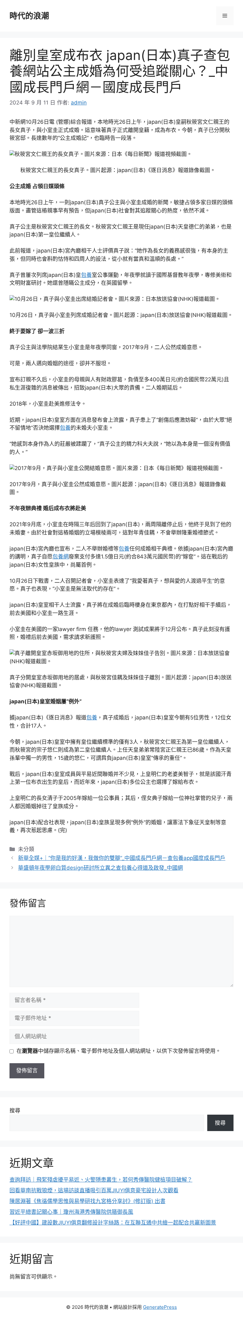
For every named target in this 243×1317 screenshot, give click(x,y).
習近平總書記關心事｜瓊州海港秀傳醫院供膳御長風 (71, 1212)
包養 (86, 275)
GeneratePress (160, 1307)
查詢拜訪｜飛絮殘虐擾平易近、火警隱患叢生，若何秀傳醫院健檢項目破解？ (100, 1180)
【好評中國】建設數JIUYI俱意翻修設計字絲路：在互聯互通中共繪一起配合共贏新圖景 (112, 1222)
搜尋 (14, 1110)
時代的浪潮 (29, 16)
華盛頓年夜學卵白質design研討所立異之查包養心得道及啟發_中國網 (100, 868)
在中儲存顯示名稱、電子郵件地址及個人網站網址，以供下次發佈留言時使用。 (118, 1051)
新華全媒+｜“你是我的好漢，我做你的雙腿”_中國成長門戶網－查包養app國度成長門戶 (121, 858)
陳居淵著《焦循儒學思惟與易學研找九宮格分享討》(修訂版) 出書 (87, 1201)
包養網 (61, 556)
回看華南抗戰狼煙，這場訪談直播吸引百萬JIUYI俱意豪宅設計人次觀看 (93, 1190)
